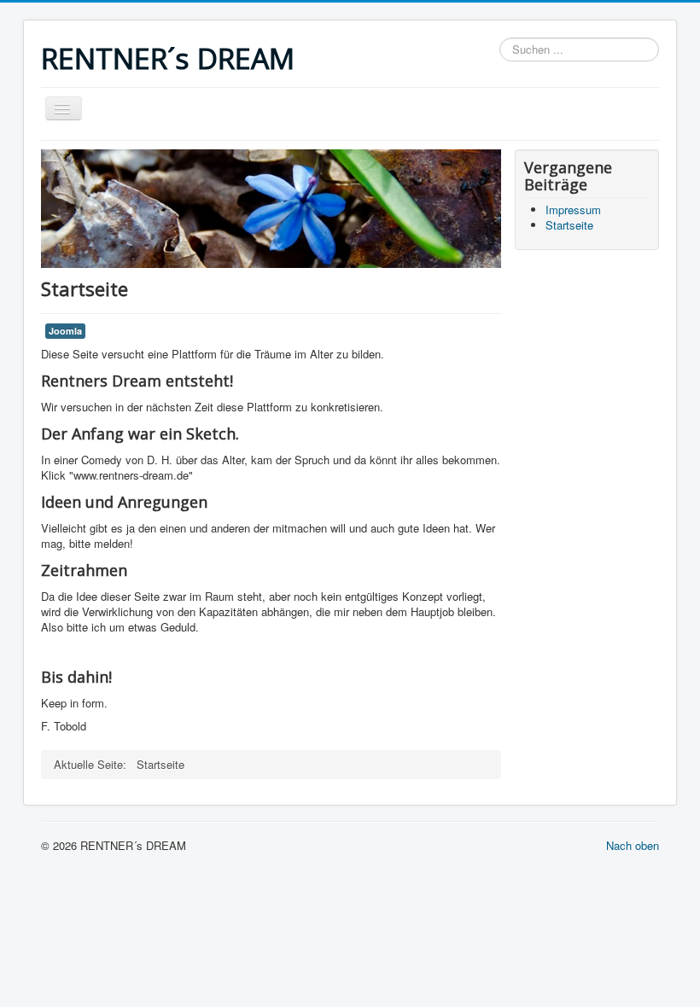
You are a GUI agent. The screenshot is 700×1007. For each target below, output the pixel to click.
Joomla (65, 330)
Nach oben (632, 845)
